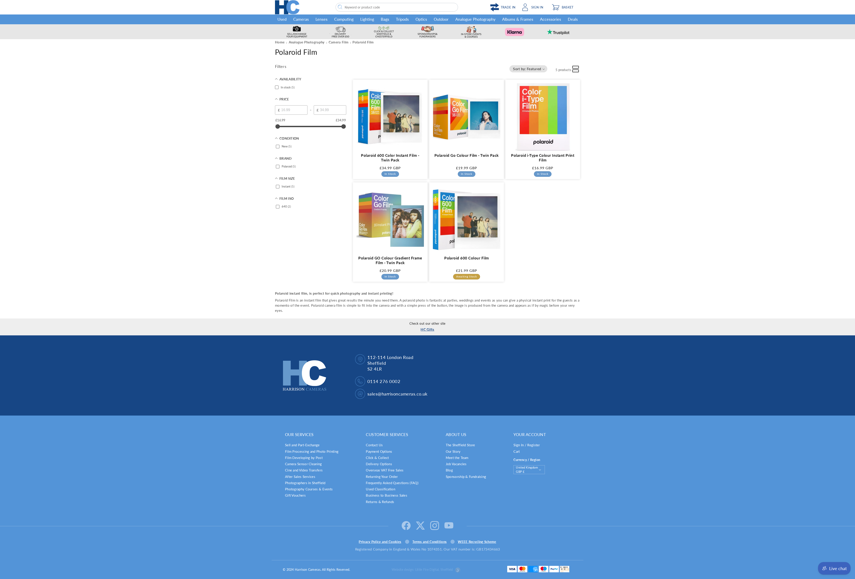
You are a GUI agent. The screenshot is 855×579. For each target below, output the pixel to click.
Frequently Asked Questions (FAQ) (392, 483)
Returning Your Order (382, 477)
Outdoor (441, 19)
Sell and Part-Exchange (302, 445)
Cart (516, 451)
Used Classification (380, 489)
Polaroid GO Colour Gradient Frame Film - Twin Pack (390, 260)
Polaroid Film (363, 42)
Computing (344, 19)
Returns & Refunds (380, 502)
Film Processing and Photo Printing (311, 451)
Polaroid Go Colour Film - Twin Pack (466, 155)
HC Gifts (427, 329)
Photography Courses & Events (309, 489)
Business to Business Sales (386, 495)
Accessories (550, 19)
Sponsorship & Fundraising (466, 477)
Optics (421, 19)
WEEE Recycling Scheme (477, 542)
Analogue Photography (475, 19)
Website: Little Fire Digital (422, 569)
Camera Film (338, 42)
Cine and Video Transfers (304, 470)
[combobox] (397, 7)
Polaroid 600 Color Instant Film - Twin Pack (390, 157)
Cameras (301, 19)
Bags (385, 19)
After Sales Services (300, 477)
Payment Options (379, 451)
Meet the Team (457, 458)
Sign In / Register (526, 445)
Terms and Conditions (429, 542)
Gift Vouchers (295, 495)
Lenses (322, 19)
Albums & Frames (517, 19)
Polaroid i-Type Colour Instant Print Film (542, 157)
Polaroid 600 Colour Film (466, 258)
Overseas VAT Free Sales (384, 470)
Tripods (402, 19)
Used (282, 19)
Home (280, 42)
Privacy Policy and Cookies (380, 542)
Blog (449, 470)
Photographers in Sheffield (305, 483)
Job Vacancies (456, 464)
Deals (573, 19)
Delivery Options (379, 464)
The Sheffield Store (460, 445)
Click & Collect (377, 458)
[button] (565, 7)
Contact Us (374, 445)
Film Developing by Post (304, 458)
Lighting (367, 19)
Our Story (453, 451)
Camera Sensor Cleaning (303, 464)
